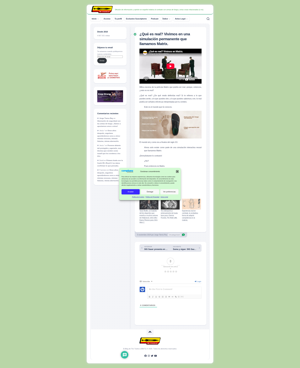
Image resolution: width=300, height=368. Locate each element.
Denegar (150, 192)
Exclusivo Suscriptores (136, 19)
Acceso (107, 19)
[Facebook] (145, 356)
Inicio (94, 19)
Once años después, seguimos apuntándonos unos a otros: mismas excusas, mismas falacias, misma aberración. (108, 136)
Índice (165, 19)
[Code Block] (172, 296)
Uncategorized (174, 235)
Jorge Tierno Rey (160, 235)
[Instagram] (149, 356)
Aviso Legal (164, 197)
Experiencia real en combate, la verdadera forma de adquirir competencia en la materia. (190, 215)
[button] (177, 171)
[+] (182, 296)
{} (179, 296)
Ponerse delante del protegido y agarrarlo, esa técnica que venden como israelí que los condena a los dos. (109, 150)
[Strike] (159, 296)
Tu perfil (118, 19)
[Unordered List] (166, 296)
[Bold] (149, 296)
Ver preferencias (169, 192)
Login (199, 281)
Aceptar (131, 192)
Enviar (102, 61)
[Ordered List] (162, 296)
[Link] (175, 296)
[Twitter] (152, 356)
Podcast (154, 19)
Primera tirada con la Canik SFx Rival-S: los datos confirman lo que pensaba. (110, 163)
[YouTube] (155, 356)
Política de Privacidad (152, 197)
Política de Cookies (138, 197)
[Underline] (156, 296)
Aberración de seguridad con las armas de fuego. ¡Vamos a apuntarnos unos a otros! (109, 123)
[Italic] (152, 296)
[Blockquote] (169, 296)
